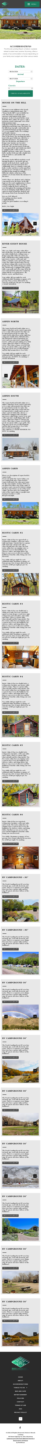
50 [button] (7, 232)
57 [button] (28, 232)
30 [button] (19, 226)
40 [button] (13, 229)
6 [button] (19, 220)
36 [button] (37, 226)
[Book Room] (10, 210)
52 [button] (13, 232)
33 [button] (28, 226)
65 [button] (25, 235)
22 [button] (31, 223)
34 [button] (31, 226)
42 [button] (19, 229)
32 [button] (25, 226)
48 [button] (37, 229)
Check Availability (20, 93)
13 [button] (4, 223)
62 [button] (16, 235)
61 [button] (13, 235)
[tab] (4, 220)
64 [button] (22, 235)
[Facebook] (20, 1428)
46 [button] (31, 229)
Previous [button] (6, 223)
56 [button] (25, 232)
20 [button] (25, 223)
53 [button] (16, 232)
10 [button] (31, 220)
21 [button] (28, 223)
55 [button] (22, 232)
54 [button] (19, 232)
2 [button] (7, 220)
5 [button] (16, 220)
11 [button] (34, 220)
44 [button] (25, 229)
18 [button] (19, 223)
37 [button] (4, 229)
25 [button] (4, 226)
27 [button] (10, 226)
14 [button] (10, 312)
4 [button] (13, 220)
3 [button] (10, 220)
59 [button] (34, 232)
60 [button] (37, 232)
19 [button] (22, 223)
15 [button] (10, 223)
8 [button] (25, 220)
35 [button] (34, 226)
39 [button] (10, 229)
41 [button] (16, 229)
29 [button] (16, 226)
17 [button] (16, 223)
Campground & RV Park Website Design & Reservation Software (20, 1439)
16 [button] (13, 223)
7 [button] (22, 220)
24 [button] (37, 223)
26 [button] (7, 226)
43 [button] (22, 229)
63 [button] (19, 235)
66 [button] (28, 235)
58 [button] (31, 232)
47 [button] (34, 229)
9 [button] (28, 220)
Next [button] (35, 223)
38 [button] (7, 229)
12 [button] (37, 220)
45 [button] (28, 229)
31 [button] (22, 226)
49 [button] (4, 232)
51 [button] (10, 232)
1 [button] (4, 220)
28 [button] (13, 226)
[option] (20, 301)
